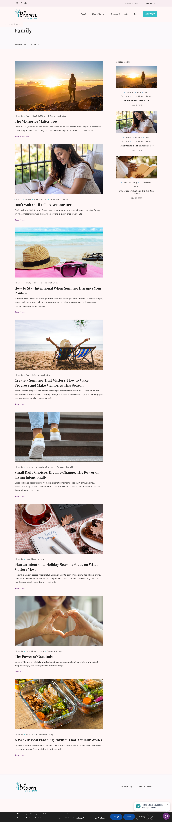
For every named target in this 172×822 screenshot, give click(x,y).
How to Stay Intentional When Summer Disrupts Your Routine (58, 291)
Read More (20, 136)
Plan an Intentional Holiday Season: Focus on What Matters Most (56, 567)
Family (19, 116)
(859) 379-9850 (133, 3)
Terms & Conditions (146, 787)
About (83, 14)
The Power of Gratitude (34, 656)
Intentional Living (57, 116)
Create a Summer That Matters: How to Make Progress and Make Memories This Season (51, 383)
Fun (28, 116)
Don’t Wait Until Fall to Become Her (43, 204)
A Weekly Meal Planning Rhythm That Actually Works (58, 740)
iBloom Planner (98, 14)
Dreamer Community (119, 14)
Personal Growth (65, 467)
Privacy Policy (126, 787)
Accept (116, 817)
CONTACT (150, 14)
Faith (19, 199)
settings (79, 818)
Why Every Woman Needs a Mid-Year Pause (137, 192)
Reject (129, 817)
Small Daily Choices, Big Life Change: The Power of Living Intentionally (57, 475)
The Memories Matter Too (36, 121)
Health (29, 467)
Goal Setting (38, 116)
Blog (135, 14)
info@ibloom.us (151, 3)
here (102, 818)
